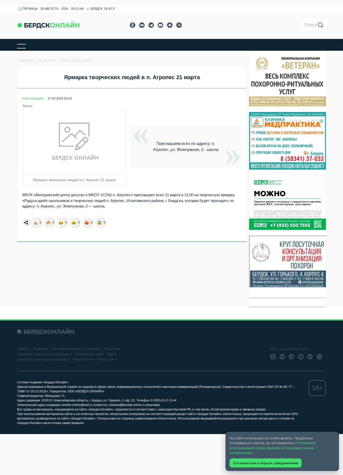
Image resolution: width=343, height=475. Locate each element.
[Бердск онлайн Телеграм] (151, 25)
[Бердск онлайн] (48, 25)
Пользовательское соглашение (76, 349)
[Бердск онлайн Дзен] (170, 25)
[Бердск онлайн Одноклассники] (132, 25)
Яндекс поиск (84, 359)
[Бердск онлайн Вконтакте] (142, 25)
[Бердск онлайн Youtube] (160, 25)
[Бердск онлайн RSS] (179, 25)
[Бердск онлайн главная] (45, 331)
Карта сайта (107, 359)
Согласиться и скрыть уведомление (265, 463)
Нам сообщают (33, 98)
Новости (24, 349)
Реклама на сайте (89, 354)
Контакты (40, 349)
